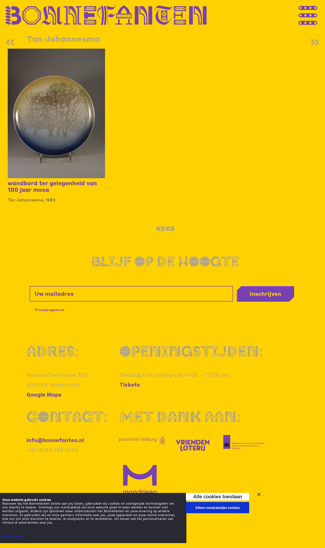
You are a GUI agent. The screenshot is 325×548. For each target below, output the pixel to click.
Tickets (129, 384)
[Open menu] (316, 15)
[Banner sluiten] (258, 494)
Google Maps (44, 394)
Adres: (53, 351)
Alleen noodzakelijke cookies (217, 508)
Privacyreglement (50, 310)
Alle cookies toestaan (217, 496)
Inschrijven (265, 293)
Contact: (67, 416)
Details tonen (12, 536)
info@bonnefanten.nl (55, 440)
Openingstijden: (191, 351)
